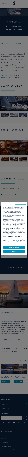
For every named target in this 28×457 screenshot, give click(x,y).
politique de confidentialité (15, 241)
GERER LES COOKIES (14, 247)
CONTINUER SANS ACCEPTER (20, 204)
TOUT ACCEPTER (14, 251)
